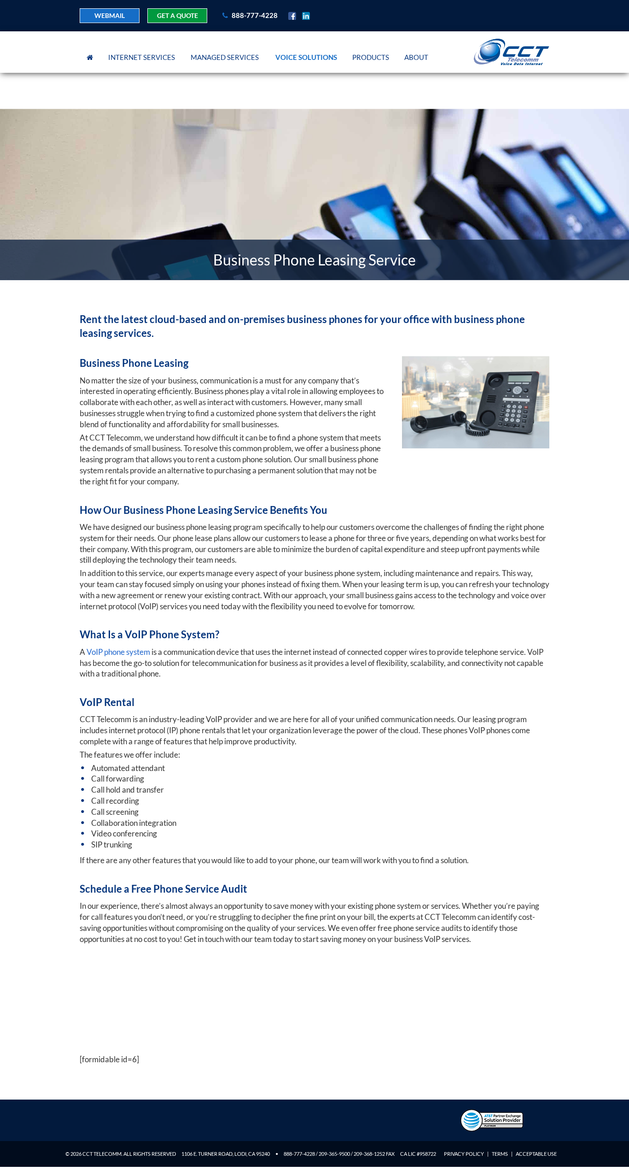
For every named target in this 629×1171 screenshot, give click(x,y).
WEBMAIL (109, 15)
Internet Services (141, 57)
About (416, 57)
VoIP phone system (118, 652)
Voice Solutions (306, 57)
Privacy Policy (464, 1154)
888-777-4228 (254, 15)
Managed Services (225, 57)
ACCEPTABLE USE (536, 1154)
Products (370, 57)
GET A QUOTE (177, 15)
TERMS (500, 1154)
